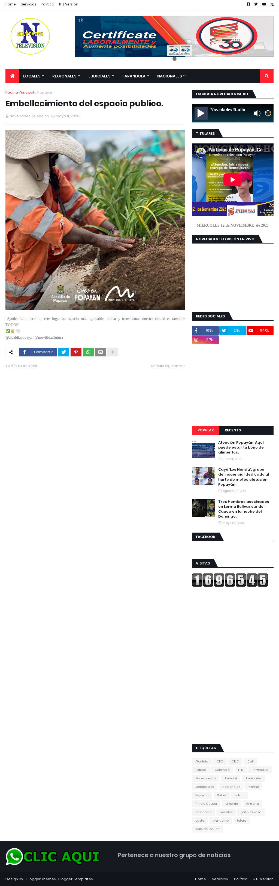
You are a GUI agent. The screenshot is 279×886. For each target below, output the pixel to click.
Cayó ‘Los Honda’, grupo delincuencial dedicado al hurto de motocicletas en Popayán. (243, 477)
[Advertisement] (233, 385)
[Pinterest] (76, 352)
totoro (241, 820)
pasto (199, 820)
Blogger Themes (41, 879)
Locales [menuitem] (32, 76)
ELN (240, 770)
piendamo (221, 820)
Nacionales (231, 787)
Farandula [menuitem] (133, 76)
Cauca (200, 770)
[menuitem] (12, 76)
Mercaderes (204, 787)
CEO (220, 761)
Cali (250, 761)
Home (10, 4)
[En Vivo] (201, 113)
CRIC (235, 761)
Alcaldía (201, 761)
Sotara (240, 795)
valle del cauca (207, 829)
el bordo (231, 803)
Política (240, 879)
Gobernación (205, 778)
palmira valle (251, 812)
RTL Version (68, 4)
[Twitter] (63, 352)
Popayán (45, 92)
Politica (47, 4)
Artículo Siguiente (166, 365)
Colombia (222, 770)
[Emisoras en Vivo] (268, 113)
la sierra (252, 803)
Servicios (29, 4)
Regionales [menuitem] (64, 76)
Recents (233, 430)
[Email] (100, 352)
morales (226, 812)
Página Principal (19, 92)
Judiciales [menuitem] (99, 76)
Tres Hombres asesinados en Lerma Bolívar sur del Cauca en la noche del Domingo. (243, 509)
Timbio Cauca (206, 803)
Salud (221, 795)
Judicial (230, 778)
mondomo (203, 812)
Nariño (253, 787)
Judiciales (253, 778)
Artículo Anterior (23, 365)
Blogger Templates (75, 879)
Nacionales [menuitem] (169, 76)
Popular (206, 430)
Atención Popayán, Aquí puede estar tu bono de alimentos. (241, 447)
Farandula (260, 770)
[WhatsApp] (88, 352)
